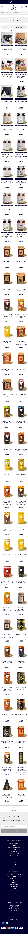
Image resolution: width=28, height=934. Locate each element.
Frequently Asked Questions (14, 847)
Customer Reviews (14, 859)
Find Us (14, 880)
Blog (14, 896)
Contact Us (14, 886)
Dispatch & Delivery (14, 843)
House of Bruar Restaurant (14, 876)
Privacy (14, 849)
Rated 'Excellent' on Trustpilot (14, 2)
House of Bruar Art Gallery (14, 874)
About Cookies (14, 892)
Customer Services (14, 840)
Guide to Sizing (14, 890)
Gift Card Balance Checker (14, 857)
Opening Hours (14, 878)
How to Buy (14, 888)
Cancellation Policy (14, 853)
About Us (14, 882)
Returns (14, 845)
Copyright (14, 865)
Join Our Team (14, 884)
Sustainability (14, 861)
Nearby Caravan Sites (14, 894)
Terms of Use (14, 851)
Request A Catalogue (14, 855)
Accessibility (14, 863)
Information (14, 871)
